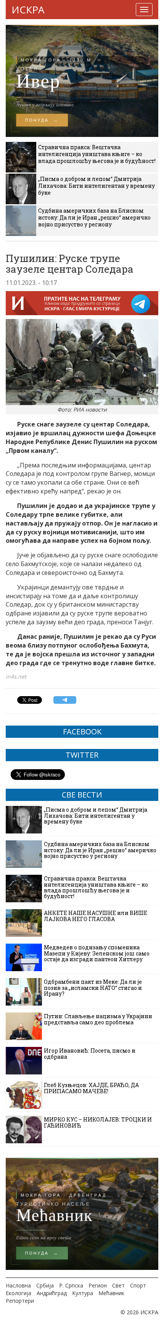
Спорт (138, 1285)
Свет (118, 1285)
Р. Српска (71, 1285)
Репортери (20, 1300)
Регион (97, 1285)
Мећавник (111, 1293)
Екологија (18, 1293)
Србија (45, 1285)
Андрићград (52, 1293)
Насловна (18, 1285)
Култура (82, 1293)
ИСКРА (27, 9)
